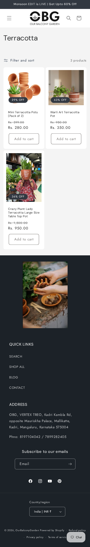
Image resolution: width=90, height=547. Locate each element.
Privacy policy (35, 537)
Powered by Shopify (52, 530)
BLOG (13, 377)
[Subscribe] (70, 464)
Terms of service (58, 537)
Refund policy (77, 530)
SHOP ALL (17, 366)
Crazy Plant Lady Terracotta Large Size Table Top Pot (23, 212)
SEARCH (15, 356)
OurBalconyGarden (27, 530)
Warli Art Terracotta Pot (65, 114)
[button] (9, 18)
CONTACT (17, 387)
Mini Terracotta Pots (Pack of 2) (23, 114)
